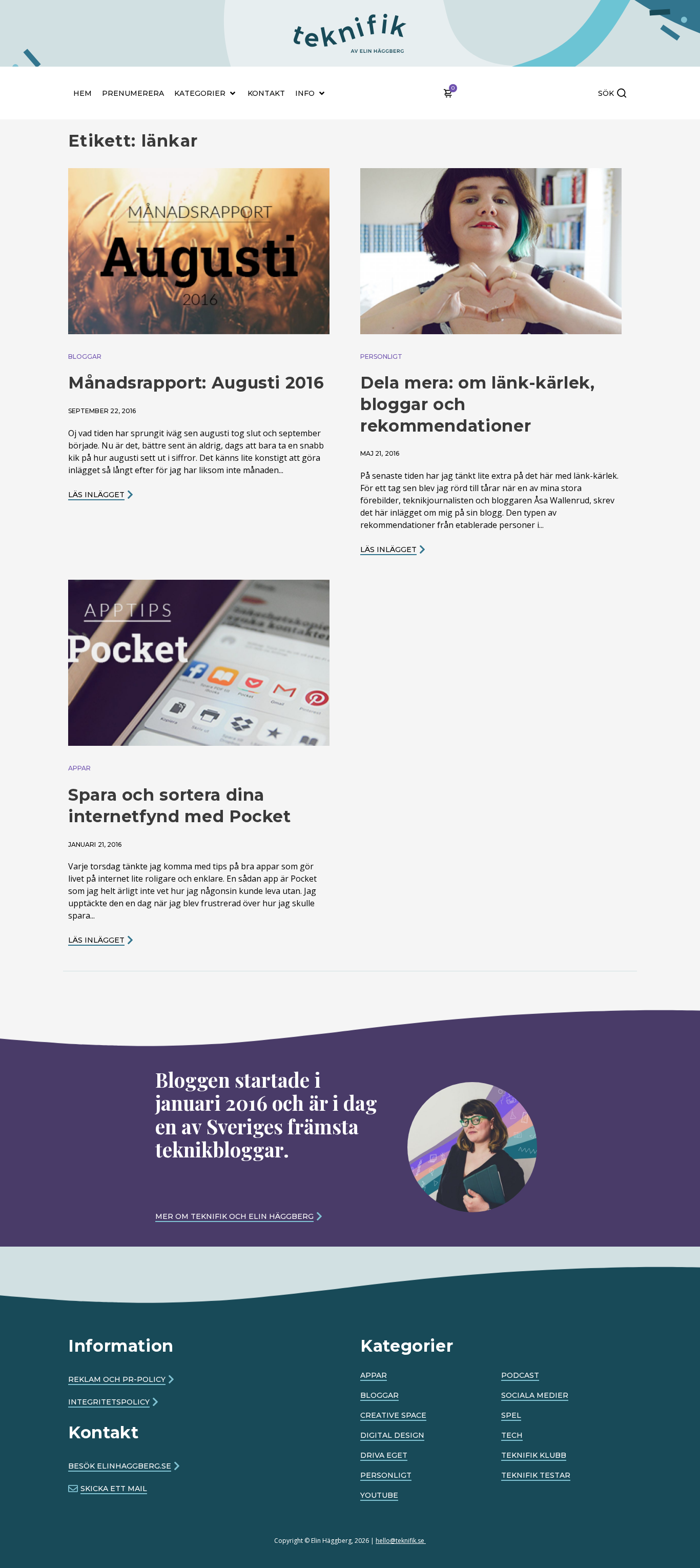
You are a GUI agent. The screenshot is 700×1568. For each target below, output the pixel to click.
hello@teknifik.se (401, 1540)
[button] (291, 16)
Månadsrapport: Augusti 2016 (196, 383)
